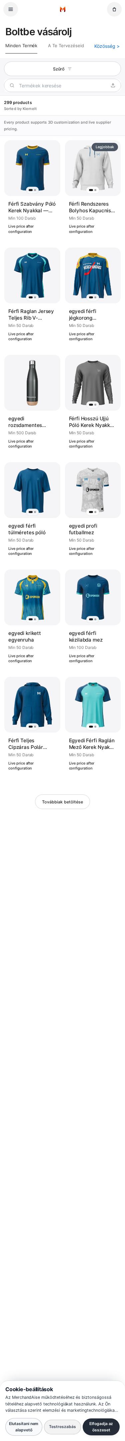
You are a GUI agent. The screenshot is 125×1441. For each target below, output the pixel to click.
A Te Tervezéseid (66, 45)
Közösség (107, 46)
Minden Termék (21, 45)
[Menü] (10, 9)
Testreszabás (62, 1426)
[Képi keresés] (113, 85)
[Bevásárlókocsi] (114, 9)
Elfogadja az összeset (101, 1426)
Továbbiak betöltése (62, 801)
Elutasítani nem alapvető (23, 1426)
